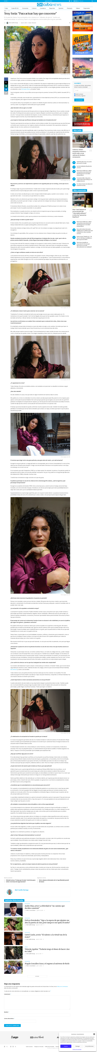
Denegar (77, 1046)
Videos (78, 8)
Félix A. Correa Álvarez (30, 910)
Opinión (61, 8)
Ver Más (37, 976)
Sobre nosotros (29, 1046)
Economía (25, 8)
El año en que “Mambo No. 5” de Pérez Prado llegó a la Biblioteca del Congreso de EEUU (84, 238)
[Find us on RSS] (77, 1)
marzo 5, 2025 (24, 22)
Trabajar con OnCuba (38, 1046)
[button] (94, 1034)
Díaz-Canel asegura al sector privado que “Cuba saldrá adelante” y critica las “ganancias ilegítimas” (79, 213)
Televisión (34, 22)
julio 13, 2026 (39, 965)
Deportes (52, 8)
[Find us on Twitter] (71, 1)
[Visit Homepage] (43, 4)
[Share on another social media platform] (6, 93)
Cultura (34, 8)
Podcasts (69, 8)
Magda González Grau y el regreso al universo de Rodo (47, 964)
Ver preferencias (89, 1046)
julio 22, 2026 (38, 953)
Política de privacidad (77, 1049)
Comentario (7, 994)
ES (4, 1)
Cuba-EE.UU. (15, 8)
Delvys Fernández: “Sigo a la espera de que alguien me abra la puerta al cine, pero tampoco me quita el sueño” (47, 921)
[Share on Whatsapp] (6, 86)
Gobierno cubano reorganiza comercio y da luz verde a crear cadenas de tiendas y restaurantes (79, 153)
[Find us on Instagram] (74, 1)
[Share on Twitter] (6, 82)
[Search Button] (92, 1)
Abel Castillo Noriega (13, 22)
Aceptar (66, 1046)
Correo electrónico (9, 1018)
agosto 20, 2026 (39, 910)
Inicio (5, 10)
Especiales (87, 8)
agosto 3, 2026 (39, 939)
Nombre (6, 1012)
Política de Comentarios (62, 986)
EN (6, 1)
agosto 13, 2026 (39, 924)
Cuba (6, 8)
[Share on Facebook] (6, 79)
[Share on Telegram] (6, 89)
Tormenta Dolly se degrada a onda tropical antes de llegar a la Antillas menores (84, 179)
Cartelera (43, 8)
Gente (9, 10)
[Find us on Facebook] (69, 1)
